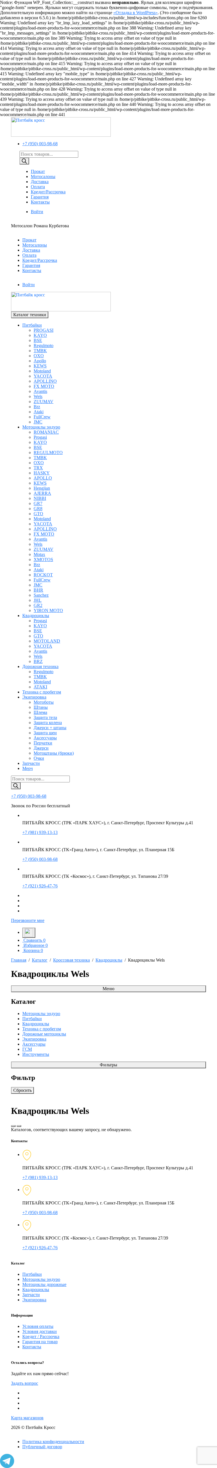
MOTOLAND (47, 641)
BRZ (38, 661)
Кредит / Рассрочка (40, 1336)
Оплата (38, 186)
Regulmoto (43, 345)
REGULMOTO (48, 452)
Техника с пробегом (41, 692)
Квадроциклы (35, 615)
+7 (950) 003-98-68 (40, 143)
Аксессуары (45, 737)
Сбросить (22, 1090)
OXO (39, 355)
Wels (38, 396)
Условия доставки (39, 1331)
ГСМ (27, 1049)
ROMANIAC (46, 432)
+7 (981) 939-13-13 (40, 832)
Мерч (27, 768)
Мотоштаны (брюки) (54, 753)
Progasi (40, 437)
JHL (38, 600)
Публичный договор (42, 1446)
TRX (38, 467)
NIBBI (40, 498)
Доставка (40, 181)
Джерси (41, 748)
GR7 (38, 503)
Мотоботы (44, 702)
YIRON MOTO (48, 610)
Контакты (40, 202)
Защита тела (45, 717)
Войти (37, 211)
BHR (38, 590)
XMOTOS (43, 559)
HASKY (42, 472)
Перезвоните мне (27, 920)
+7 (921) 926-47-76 (40, 885)
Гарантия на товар (40, 1341)
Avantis (40, 391)
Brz (37, 406)
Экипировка (34, 697)
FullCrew (42, 416)
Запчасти (31, 763)
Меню (108, 988)
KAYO (40, 335)
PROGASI (43, 330)
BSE (38, 340)
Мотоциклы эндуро (41, 427)
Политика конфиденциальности (53, 1441)
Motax (39, 554)
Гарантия (40, 196)
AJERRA (42, 493)
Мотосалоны (43, 176)
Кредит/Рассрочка (48, 191)
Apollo (40, 360)
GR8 (38, 508)
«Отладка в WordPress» (135, 12)
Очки (39, 758)
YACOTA (43, 376)
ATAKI (40, 686)
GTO (38, 513)
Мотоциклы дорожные (44, 1284)
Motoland (42, 371)
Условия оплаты (37, 1326)
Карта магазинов (27, 1417)
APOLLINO (45, 381)
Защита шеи (45, 732)
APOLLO (43, 478)
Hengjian (42, 488)
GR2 (38, 605)
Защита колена (48, 722)
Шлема (40, 712)
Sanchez (41, 595)
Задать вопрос (24, 1383)
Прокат (38, 171)
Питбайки (32, 325)
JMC (38, 422)
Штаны (41, 707)
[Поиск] (24, 161)
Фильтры (108, 1064)
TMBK (40, 350)
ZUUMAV (43, 401)
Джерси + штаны (50, 727)
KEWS (40, 365)
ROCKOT (43, 574)
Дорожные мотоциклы (44, 1034)
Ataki (39, 411)
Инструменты (35, 1054)
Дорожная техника (40, 666)
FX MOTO (44, 386)
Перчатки (43, 743)
